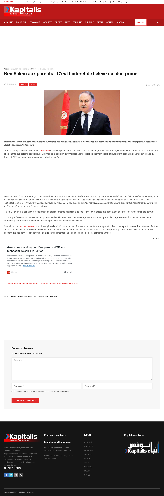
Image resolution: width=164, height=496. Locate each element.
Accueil (6, 69)
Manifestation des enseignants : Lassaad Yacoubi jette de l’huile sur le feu (43, 283)
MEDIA (87, 471)
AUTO (86, 462)
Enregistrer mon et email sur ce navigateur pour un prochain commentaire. (41, 391)
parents (54, 296)
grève (14, 296)
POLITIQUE (88, 446)
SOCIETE (24, 84)
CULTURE (88, 466)
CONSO (87, 475)
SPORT (87, 458)
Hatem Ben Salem (25, 296)
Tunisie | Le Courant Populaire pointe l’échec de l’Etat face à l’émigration (123, 2)
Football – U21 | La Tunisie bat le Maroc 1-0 (81, 2)
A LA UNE (88, 442)
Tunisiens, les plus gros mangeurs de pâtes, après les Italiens (41, 2)
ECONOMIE (88, 450)
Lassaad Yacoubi (27, 226)
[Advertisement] (76, 178)
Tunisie (33, 84)
